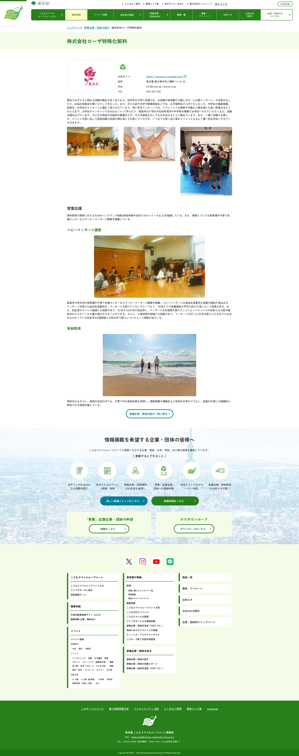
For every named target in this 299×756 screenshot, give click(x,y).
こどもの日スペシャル (138, 612)
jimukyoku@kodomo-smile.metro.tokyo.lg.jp (153, 737)
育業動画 (132, 594)
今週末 (88, 648)
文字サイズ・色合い (174, 3)
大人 (97, 683)
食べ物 (75, 665)
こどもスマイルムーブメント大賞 (143, 607)
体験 (90, 658)
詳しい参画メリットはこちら (122, 501)
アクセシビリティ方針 (146, 709)
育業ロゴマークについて (138, 598)
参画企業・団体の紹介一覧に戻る (148, 414)
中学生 (109, 679)
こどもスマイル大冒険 (138, 616)
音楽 (106, 658)
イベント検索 (77, 639)
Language (285, 3)
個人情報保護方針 (119, 709)
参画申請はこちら (174, 501)
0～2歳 (75, 679)
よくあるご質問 (132, 3)
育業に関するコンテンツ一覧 (140, 590)
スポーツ (76, 662)
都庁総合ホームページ (201, 3)
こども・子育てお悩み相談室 (141, 639)
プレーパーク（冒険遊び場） (95, 662)
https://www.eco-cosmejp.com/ (164, 76)
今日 (74, 648)
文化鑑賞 (98, 658)
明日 (80, 648)
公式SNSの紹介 (191, 611)
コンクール (89, 669)
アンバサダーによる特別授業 (141, 621)
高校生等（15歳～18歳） (82, 683)
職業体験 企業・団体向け (83, 619)
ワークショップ (79, 658)
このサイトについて (92, 709)
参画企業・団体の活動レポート (142, 663)
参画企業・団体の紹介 (138, 659)
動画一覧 (187, 577)
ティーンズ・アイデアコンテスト (143, 634)
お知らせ (187, 599)
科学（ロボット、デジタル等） (94, 665)
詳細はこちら (108, 529)
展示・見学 (77, 669)
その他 (109, 669)
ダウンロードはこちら (193, 529)
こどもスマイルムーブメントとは (87, 585)
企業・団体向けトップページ (198, 622)
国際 (111, 662)
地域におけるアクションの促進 (142, 630)
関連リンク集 (152, 3)
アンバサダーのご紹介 (82, 590)
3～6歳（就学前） (88, 679)
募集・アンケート (192, 588)
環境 (111, 665)
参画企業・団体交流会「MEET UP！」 (146, 625)
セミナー (100, 669)
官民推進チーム (78, 594)
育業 (129, 585)
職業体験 (131, 603)
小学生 (101, 679)
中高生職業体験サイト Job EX (86, 614)
